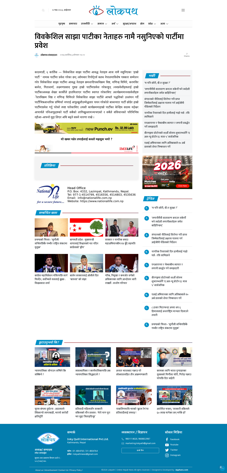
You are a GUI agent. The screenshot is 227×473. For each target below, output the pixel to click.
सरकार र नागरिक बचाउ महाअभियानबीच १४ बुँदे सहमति (120, 241)
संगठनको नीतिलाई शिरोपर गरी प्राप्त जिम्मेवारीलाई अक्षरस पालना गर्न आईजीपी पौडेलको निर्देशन (164, 103)
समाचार (73, 23)
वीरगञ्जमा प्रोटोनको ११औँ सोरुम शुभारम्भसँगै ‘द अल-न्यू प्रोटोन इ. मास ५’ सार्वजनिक (167, 135)
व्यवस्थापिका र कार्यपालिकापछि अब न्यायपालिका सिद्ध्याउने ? (92, 372)
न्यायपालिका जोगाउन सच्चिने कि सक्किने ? (50, 372)
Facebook (174, 439)
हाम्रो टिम (140, 450)
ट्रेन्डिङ (150, 199)
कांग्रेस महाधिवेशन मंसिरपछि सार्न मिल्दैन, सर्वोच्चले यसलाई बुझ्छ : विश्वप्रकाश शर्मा (51, 279)
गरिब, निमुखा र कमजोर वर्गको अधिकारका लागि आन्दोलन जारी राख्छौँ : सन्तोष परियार (120, 279)
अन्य (162, 23)
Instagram (175, 455)
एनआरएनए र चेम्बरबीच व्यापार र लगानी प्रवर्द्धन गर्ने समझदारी (167, 125)
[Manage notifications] (221, 467)
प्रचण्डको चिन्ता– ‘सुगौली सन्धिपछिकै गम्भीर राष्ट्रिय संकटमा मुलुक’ (51, 243)
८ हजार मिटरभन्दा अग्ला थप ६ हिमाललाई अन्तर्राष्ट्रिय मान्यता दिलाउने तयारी (170, 311)
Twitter (174, 450)
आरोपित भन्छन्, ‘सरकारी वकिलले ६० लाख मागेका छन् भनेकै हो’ (173, 411)
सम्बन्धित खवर (48, 213)
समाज (100, 23)
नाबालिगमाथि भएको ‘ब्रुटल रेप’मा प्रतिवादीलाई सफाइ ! (132, 411)
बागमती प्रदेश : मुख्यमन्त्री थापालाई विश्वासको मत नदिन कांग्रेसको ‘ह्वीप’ (84, 243)
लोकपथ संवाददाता (49, 55)
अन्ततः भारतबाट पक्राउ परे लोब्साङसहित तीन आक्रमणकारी (131, 372)
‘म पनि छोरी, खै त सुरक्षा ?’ (157, 83)
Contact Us (63, 470)
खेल (142, 23)
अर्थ (113, 23)
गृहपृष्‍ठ (61, 23)
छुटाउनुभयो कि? (49, 343)
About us (39, 470)
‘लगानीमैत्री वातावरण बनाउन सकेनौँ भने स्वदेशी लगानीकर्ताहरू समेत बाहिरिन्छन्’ (167, 91)
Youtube (174, 445)
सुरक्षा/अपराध (129, 23)
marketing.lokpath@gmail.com (140, 443)
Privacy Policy (76, 470)
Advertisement (51, 470)
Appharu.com (182, 470)
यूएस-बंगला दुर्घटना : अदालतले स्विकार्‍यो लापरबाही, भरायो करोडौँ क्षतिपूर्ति (51, 413)
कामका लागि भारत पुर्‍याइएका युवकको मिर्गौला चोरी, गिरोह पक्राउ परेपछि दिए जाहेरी (174, 374)
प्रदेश (150, 23)
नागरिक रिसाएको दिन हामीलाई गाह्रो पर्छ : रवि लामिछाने (166, 115)
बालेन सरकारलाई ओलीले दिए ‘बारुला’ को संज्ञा (84, 277)
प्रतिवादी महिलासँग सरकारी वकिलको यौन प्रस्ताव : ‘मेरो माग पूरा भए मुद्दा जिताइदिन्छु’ (92, 413)
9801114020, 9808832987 (137, 439)
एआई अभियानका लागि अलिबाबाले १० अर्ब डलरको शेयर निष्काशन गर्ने (164, 145)
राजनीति (85, 23)
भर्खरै (152, 76)
